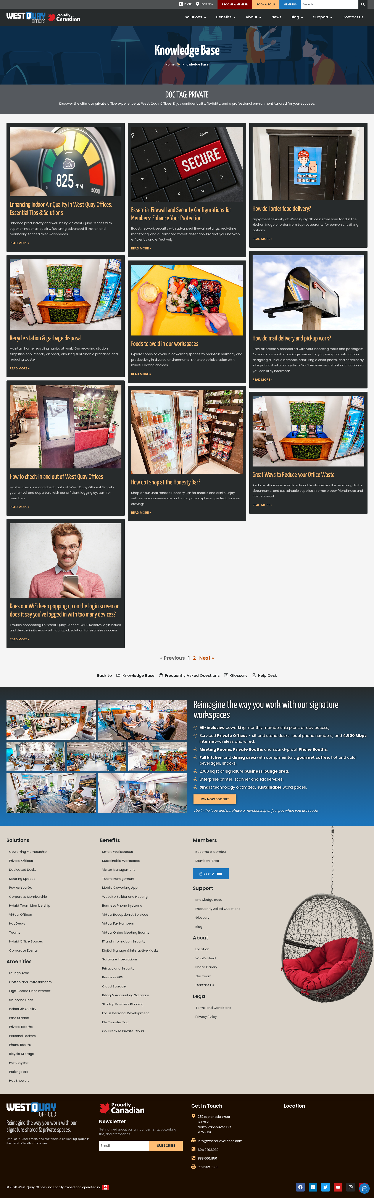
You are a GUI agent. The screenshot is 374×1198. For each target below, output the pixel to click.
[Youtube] (338, 1187)
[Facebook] (300, 1187)
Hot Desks (17, 923)
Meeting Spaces (22, 878)
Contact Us (204, 985)
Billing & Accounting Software (125, 995)
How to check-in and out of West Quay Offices (56, 477)
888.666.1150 (207, 1158)
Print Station (19, 1018)
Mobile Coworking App (120, 887)
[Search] (363, 4)
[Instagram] (350, 1187)
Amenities (19, 961)
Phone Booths (20, 1044)
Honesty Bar (19, 1062)
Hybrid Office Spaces (26, 941)
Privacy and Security (118, 968)
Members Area (207, 860)
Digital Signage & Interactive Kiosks (130, 950)
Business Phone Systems (122, 905)
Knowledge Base (187, 51)
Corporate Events (23, 950)
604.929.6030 (208, 1149)
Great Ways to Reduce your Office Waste (293, 475)
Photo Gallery (206, 967)
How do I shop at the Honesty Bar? (165, 482)
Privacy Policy (206, 1016)
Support (203, 888)
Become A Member (235, 4)
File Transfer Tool (115, 1022)
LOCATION (207, 4)
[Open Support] (331, 17)
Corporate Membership (28, 896)
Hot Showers (19, 1080)
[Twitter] (325, 1187)
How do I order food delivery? (282, 209)
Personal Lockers (22, 1035)
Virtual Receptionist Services (125, 914)
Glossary (202, 917)
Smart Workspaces (117, 851)
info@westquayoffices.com (220, 1141)
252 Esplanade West (214, 1116)
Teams (14, 932)
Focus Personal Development (125, 1013)
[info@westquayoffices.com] (193, 1140)
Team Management (118, 878)
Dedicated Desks (22, 869)
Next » (206, 658)
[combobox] (329, 4)
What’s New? (205, 958)
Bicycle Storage (21, 1053)
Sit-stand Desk (21, 1000)
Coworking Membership (28, 851)
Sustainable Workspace (121, 860)
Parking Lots (18, 1071)
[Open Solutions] (205, 17)
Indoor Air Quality (22, 1008)
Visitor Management (118, 869)
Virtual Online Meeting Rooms (125, 932)
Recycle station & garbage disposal (46, 338)
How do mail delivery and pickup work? (292, 338)
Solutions (17, 840)
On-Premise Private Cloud (123, 1031)
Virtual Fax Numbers (118, 923)
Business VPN (112, 977)
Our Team (203, 976)
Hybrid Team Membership (29, 905)
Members (290, 4)
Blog (198, 926)
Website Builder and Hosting (125, 896)
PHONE (188, 4)
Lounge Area (19, 973)
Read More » (19, 243)
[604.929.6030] (193, 1149)
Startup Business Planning (122, 1004)
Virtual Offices (20, 914)
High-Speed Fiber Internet (30, 991)
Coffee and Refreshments (30, 982)
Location (202, 949)
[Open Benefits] (234, 17)
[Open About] (260, 17)
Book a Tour (265, 4)
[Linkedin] (313, 1187)
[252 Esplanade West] (193, 1116)
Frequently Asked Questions (217, 908)
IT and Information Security (123, 941)
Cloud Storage (114, 986)
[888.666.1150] (193, 1158)
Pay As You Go (20, 887)
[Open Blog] (302, 17)
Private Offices (21, 860)
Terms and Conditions (213, 1007)
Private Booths (21, 1026)
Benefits (110, 840)
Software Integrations (120, 959)
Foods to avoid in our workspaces (164, 344)
